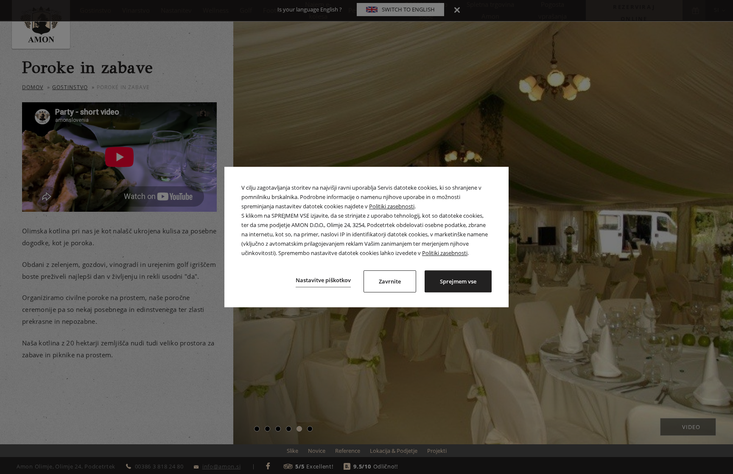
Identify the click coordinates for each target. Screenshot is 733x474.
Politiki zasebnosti (391, 206)
